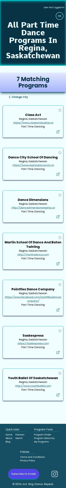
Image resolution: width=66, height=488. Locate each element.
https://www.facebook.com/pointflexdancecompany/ (33, 299)
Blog (8, 441)
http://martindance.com (33, 254)
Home (9, 434)
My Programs (41, 441)
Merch (19, 438)
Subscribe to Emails (23, 474)
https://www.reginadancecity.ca (33, 165)
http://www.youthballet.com (33, 386)
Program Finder (42, 434)
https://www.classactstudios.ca (33, 123)
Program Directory (44, 438)
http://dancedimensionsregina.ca (33, 208)
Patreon (20, 434)
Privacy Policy (27, 460)
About (9, 438)
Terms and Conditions (32, 457)
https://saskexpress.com (33, 343)
